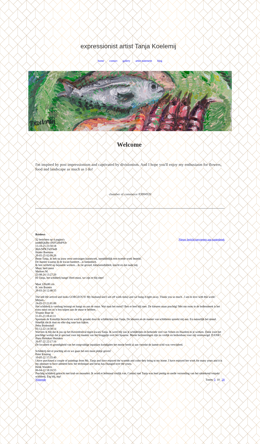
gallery (126, 60)
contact (113, 60)
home (101, 60)
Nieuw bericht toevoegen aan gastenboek (202, 239)
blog (159, 60)
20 (223, 379)
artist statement (143, 60)
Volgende (40, 379)
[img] (130, 101)
